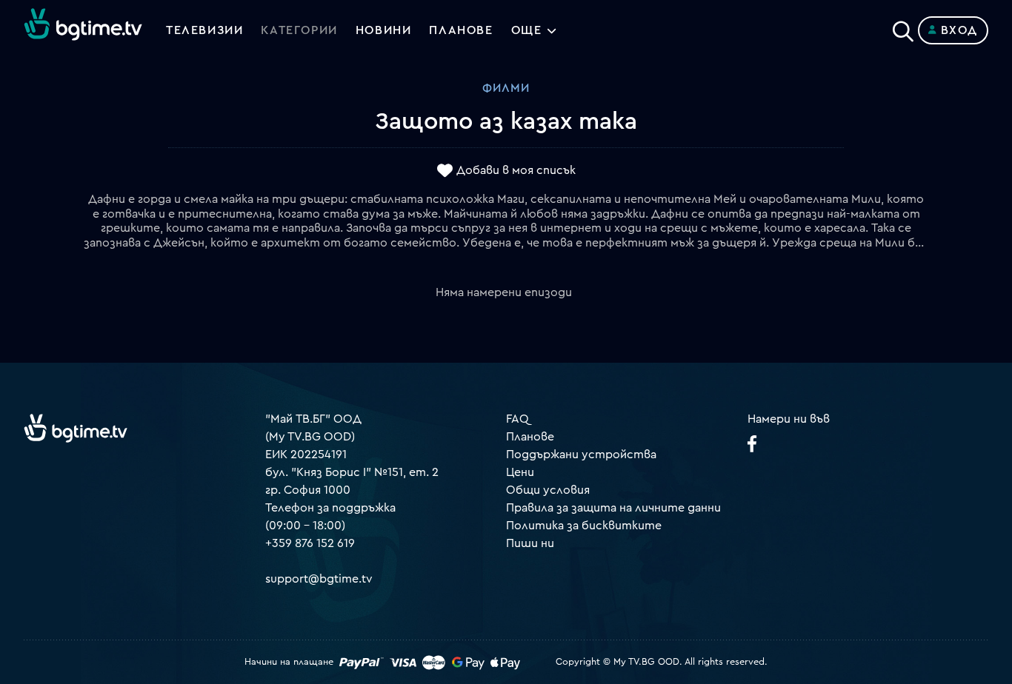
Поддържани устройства (581, 454)
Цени (520, 472)
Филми (506, 88)
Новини (384, 30)
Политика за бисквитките (584, 526)
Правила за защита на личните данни (613, 508)
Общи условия (548, 490)
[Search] (903, 27)
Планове (530, 437)
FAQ (517, 419)
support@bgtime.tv (319, 579)
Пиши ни (530, 543)
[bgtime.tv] (75, 428)
